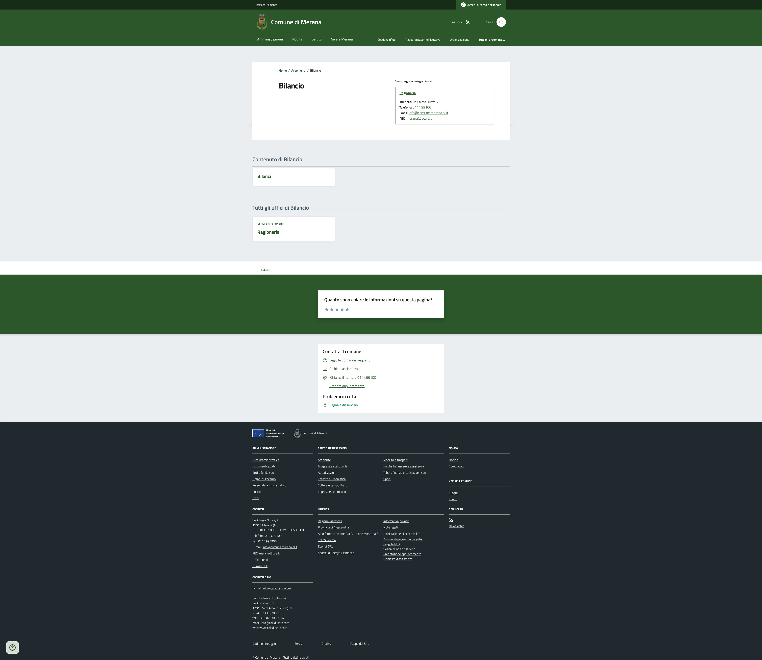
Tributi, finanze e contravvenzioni (404, 472)
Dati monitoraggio (264, 643)
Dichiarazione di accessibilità (401, 533)
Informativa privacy (396, 521)
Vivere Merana (342, 39)
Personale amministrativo (269, 485)
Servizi (317, 39)
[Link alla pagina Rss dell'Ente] (451, 520)
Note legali (390, 527)
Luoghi (453, 492)
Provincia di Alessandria (333, 527)
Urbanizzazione (459, 39)
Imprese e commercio (332, 491)
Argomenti (298, 70)
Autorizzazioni (327, 472)
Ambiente (324, 459)
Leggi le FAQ (391, 544)
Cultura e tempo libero (332, 485)
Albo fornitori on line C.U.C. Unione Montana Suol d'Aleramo (348, 536)
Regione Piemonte (266, 5)
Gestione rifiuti (386, 39)
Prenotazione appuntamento (402, 553)
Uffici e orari (260, 559)
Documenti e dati (263, 466)
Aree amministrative (265, 459)
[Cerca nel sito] (499, 22)
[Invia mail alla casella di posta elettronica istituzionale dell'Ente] (280, 547)
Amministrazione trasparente (402, 539)
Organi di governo (264, 479)
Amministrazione (270, 39)
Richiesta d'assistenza (397, 558)
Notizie (453, 459)
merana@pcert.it (419, 118)
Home (283, 70)
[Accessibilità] (12, 647)
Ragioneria (407, 93)
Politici (256, 491)
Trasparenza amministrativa (422, 39)
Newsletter (456, 526)
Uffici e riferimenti (270, 223)
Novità (297, 39)
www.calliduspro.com (273, 627)
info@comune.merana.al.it (428, 112)
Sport (387, 479)
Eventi (453, 499)
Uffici (255, 498)
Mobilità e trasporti (395, 459)
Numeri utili (259, 566)
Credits (326, 643)
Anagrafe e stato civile (332, 466)
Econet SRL (325, 546)
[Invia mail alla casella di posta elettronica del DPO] (277, 588)
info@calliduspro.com (275, 622)
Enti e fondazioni (263, 472)
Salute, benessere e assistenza (403, 466)
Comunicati (456, 466)
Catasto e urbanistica (332, 479)
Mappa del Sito (359, 643)
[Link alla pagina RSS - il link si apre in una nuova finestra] (467, 22)
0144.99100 (422, 107)
